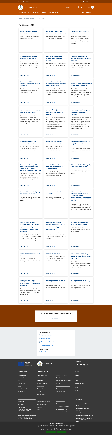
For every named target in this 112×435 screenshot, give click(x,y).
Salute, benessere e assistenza (63, 386)
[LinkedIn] (81, 7)
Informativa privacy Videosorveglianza (84, 415)
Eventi (76, 390)
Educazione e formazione (61, 375)
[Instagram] (77, 7)
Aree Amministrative (22, 378)
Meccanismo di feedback (61, 412)
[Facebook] (71, 7)
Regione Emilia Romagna (23, 1)
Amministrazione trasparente (82, 403)
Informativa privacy (60, 401)
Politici (19, 386)
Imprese (32, 18)
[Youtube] (74, 7)
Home (20, 18)
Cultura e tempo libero (42, 378)
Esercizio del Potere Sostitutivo (83, 413)
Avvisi (76, 380)
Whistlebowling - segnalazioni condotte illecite (82, 409)
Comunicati (77, 378)
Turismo (39, 391)
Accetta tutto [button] (51, 432)
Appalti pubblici (40, 386)
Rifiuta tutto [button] (61, 432)
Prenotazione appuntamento (43, 401)
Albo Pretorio (79, 406)
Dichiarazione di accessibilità (62, 406)
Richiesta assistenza (41, 409)
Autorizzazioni (59, 388)
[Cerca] (92, 7)
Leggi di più (68, 429)
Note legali (58, 403)
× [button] (110, 423)
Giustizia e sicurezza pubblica (62, 378)
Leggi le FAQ (40, 407)
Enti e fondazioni (21, 383)
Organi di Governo (22, 375)
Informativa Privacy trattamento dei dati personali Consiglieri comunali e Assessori (84, 419)
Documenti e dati (21, 391)
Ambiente (58, 383)
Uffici (19, 380)
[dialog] (56, 428)
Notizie (77, 375)
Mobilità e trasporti (41, 394)
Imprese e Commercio (42, 383)
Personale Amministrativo (23, 389)
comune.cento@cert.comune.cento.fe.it (27, 415)
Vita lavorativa (40, 380)
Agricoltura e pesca (60, 391)
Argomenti (26, 18)
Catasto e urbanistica (41, 389)
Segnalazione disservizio (42, 404)
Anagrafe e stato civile (42, 375)
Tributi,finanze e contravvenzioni (63, 380)
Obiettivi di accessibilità (61, 409)
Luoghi (76, 387)
